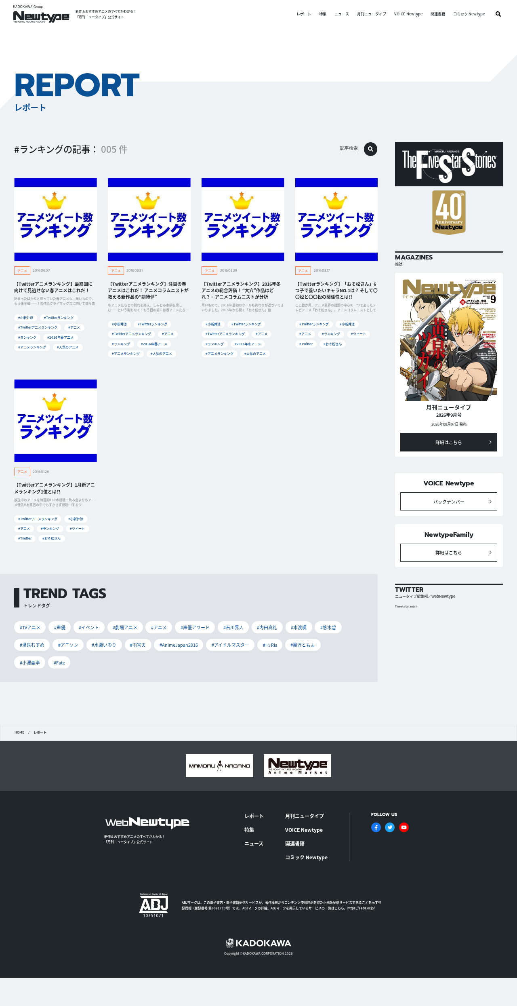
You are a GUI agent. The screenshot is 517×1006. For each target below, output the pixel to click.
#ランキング (27, 337)
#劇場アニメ (125, 627)
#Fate (59, 662)
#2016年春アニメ (60, 337)
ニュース (341, 14)
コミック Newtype (469, 14)
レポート (303, 14)
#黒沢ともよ (302, 644)
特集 (322, 14)
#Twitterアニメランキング (37, 327)
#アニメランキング (32, 347)
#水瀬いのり (104, 644)
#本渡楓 (299, 627)
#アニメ (74, 327)
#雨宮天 (138, 644)
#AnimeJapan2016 (179, 644)
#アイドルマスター (230, 644)
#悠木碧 (328, 627)
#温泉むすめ (32, 644)
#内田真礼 (267, 627)
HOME (19, 732)
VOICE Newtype (408, 14)
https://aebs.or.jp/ (361, 908)
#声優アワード (195, 627)
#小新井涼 (25, 317)
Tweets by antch (406, 606)
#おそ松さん (333, 344)
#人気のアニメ (67, 347)
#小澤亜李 (30, 662)
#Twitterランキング (59, 317)
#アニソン (68, 644)
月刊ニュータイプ (371, 14)
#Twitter (306, 344)
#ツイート (358, 333)
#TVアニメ (30, 627)
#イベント (89, 627)
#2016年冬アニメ (248, 344)
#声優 (59, 627)
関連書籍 (438, 14)
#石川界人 (233, 627)
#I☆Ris (270, 644)
